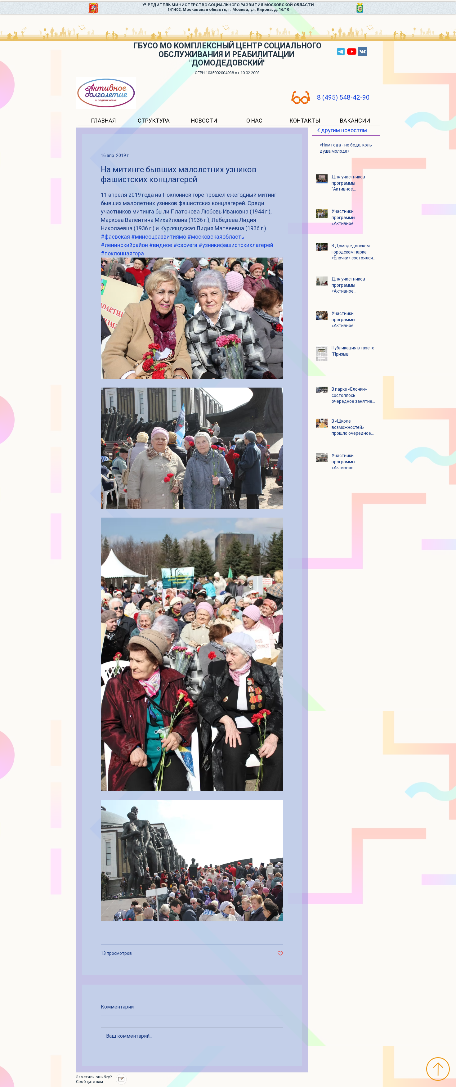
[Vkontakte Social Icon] (362, 51)
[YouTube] (351, 51)
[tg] (341, 51)
